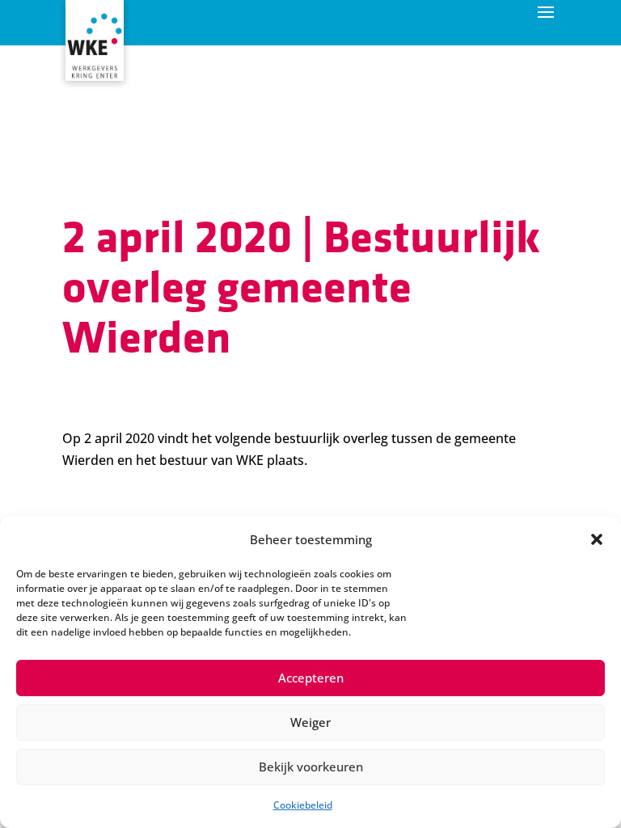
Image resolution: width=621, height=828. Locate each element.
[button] (597, 539)
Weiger (310, 722)
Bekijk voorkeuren (311, 766)
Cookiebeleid (302, 805)
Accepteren (311, 678)
